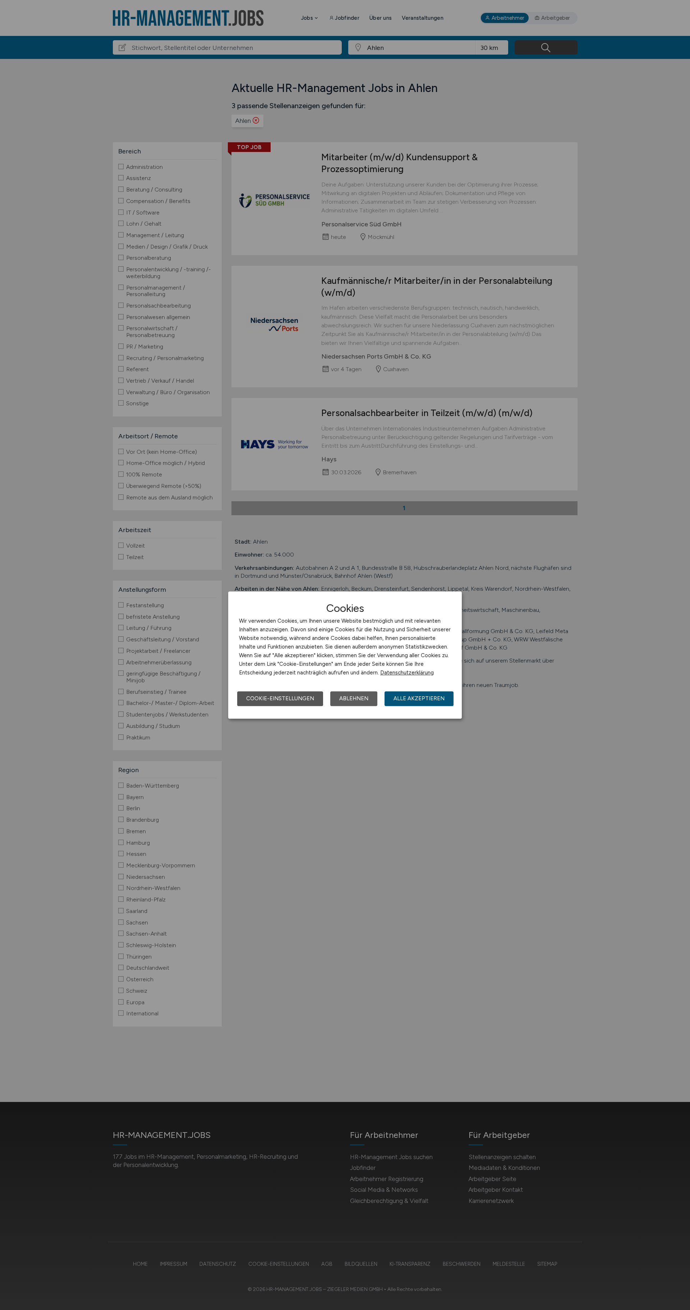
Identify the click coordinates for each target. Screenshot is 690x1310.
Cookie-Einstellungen (280, 698)
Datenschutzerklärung (407, 672)
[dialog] (345, 655)
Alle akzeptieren (419, 698)
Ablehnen (353, 698)
